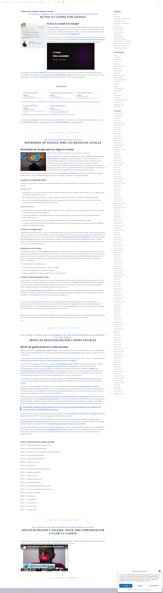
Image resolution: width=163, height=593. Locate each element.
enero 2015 (117, 244)
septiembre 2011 (119, 329)
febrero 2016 (118, 221)
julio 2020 (117, 127)
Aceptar (126, 585)
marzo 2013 (117, 288)
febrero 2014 (118, 264)
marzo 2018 (117, 176)
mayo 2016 (117, 214)
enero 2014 (117, 266)
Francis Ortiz (77, 315)
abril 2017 (117, 194)
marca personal (119, 89)
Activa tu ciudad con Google (63, 17)
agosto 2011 (118, 331)
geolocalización (119, 77)
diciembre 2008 (118, 394)
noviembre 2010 (119, 351)
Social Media (85, 14)
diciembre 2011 (118, 322)
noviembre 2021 (119, 114)
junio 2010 (117, 362)
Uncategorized (118, 104)
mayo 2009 (117, 389)
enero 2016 (117, 223)
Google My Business (27, 306)
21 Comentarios (60, 132)
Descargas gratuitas (120, 46)
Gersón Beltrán (75, 328)
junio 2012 (117, 309)
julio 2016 (117, 210)
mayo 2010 (117, 365)
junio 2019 (117, 154)
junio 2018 (117, 170)
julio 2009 (117, 385)
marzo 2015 (117, 239)
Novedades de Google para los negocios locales (63, 142)
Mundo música (118, 37)
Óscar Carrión (54, 432)
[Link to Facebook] (55, 2)
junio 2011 (117, 335)
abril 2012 (117, 313)
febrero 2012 (118, 317)
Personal (117, 98)
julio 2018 (117, 167)
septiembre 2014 (119, 250)
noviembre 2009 (119, 378)
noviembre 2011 (119, 324)
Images (116, 84)
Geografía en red (119, 75)
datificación (117, 64)
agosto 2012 (118, 304)
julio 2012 (117, 306)
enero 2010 (117, 373)
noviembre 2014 (119, 246)
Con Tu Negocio (85, 153)
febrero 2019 (118, 158)
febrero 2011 (118, 344)
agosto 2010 (118, 358)
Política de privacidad (120, 48)
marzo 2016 (117, 219)
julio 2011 (117, 333)
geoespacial (117, 71)
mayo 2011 (117, 338)
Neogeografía (75, 14)
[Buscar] (49, 2)
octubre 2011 (118, 326)
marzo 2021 (117, 120)
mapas (116, 86)
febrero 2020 (118, 138)
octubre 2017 (118, 181)
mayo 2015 (117, 237)
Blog (29, 14)
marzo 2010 (117, 369)
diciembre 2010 (118, 349)
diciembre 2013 (118, 268)
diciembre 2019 (118, 143)
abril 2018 (117, 174)
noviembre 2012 (119, 297)
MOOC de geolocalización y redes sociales (63, 340)
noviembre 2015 (119, 226)
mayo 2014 (117, 259)
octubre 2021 (118, 116)
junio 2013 (117, 282)
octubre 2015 (118, 228)
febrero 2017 (118, 199)
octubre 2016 (118, 205)
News (115, 93)
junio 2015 (117, 235)
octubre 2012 (118, 300)
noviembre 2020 (119, 123)
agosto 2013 (118, 277)
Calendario (36, 14)
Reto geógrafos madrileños (122, 41)
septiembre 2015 (119, 230)
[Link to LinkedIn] (58, 2)
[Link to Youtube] (63, 2)
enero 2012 (117, 320)
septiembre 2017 (119, 183)
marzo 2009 (117, 391)
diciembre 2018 (118, 163)
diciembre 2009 (118, 376)
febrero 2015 (118, 241)
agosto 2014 (118, 253)
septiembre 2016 (119, 208)
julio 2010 (117, 360)
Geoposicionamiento (63, 14)
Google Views (25, 233)
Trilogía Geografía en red (122, 43)
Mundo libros (118, 34)
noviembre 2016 (119, 203)
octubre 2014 (118, 248)
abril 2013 (117, 286)
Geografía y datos (119, 21)
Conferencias (44, 14)
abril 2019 (117, 156)
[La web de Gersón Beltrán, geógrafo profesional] (158, 2)
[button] (159, 571)
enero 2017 (117, 201)
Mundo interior (119, 32)
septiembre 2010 (119, 356)
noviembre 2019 (119, 145)
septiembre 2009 (119, 382)
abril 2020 (117, 134)
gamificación (118, 68)
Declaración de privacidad (144, 589)
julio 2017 (117, 188)
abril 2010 (117, 367)
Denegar (139, 585)
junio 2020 (117, 129)
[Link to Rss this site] (66, 2)
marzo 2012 (117, 315)
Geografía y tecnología (121, 23)
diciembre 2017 (118, 179)
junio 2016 (117, 212)
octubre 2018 (118, 165)
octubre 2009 (118, 380)
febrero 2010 (118, 371)
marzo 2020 (117, 136)
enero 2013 (117, 293)
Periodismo (86, 335)
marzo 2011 (117, 342)
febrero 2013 (118, 291)
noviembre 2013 (119, 270)
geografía (117, 73)
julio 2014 (117, 255)
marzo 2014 (117, 261)
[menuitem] (6, 2)
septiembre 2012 (119, 302)
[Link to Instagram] (61, 2)
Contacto (117, 16)
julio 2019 (117, 152)
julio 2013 (117, 279)
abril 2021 (117, 118)
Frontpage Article (119, 66)
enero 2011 (117, 347)
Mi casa (116, 25)
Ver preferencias (153, 585)
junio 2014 (117, 257)
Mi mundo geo (118, 28)
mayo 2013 (117, 284)
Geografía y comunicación (122, 19)
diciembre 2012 (118, 295)
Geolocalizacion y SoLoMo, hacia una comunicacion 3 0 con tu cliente (63, 531)
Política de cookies (132, 589)
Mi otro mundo (118, 30)
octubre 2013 (118, 273)
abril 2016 (117, 217)
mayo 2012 (117, 311)
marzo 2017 (117, 196)
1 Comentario (62, 520)
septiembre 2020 (119, 125)
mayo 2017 (117, 192)
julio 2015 (117, 232)
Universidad (94, 14)
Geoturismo (67, 335)
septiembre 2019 (119, 149)
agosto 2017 (118, 185)
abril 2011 (117, 340)
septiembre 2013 (119, 275)
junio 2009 (117, 387)
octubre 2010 (118, 353)
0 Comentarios (62, 328)
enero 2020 (117, 140)
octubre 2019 (118, 147)
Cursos (52, 14)
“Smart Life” (42, 183)
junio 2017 (117, 190)
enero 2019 (117, 161)
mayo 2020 (117, 132)
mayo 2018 (117, 172)
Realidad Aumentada (98, 335)
